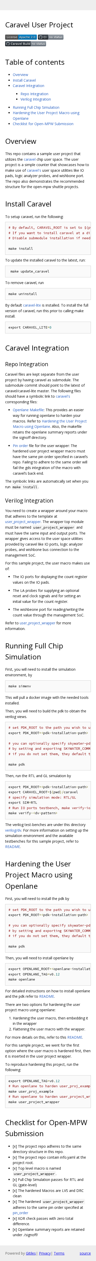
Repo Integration (34, 93)
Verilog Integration (35, 99)
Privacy (45, 1253)
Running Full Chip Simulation (36, 107)
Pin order (20, 445)
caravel (30, 159)
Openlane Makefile (28, 409)
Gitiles (31, 1253)
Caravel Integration (28, 85)
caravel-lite (32, 305)
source (85, 1253)
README (12, 846)
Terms (59, 1253)
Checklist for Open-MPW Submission (43, 123)
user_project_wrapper (23, 521)
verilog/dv (13, 830)
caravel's (34, 170)
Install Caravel (24, 80)
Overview (20, 74)
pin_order (20, 1212)
